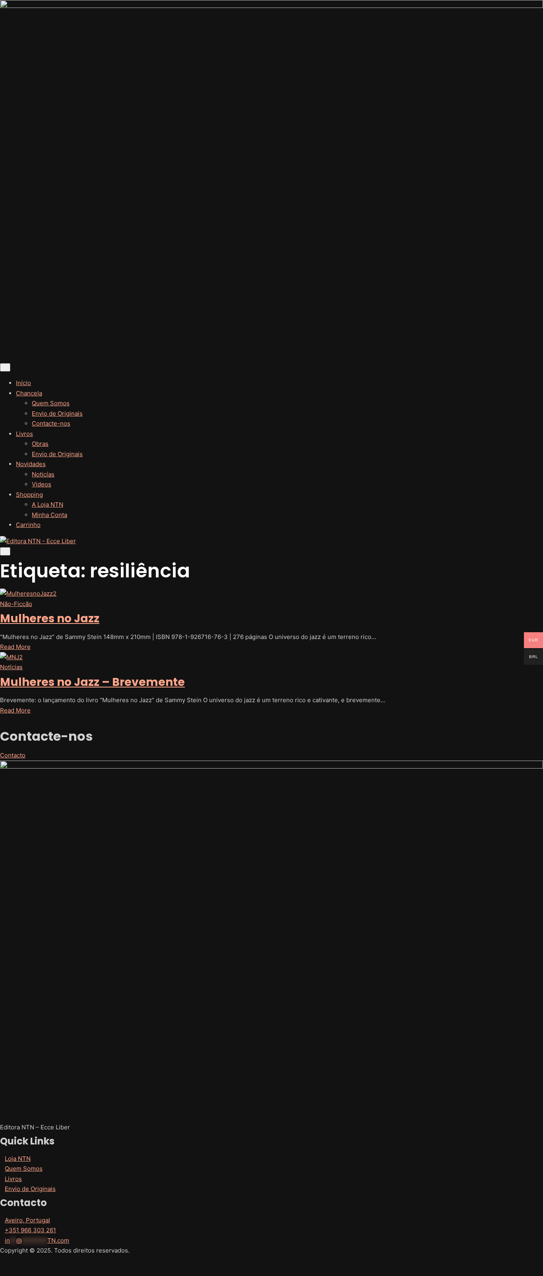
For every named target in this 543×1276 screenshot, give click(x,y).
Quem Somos (51, 403)
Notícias (11, 667)
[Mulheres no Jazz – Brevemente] (271, 657)
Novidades (31, 464)
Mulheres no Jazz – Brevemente (92, 682)
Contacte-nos (51, 423)
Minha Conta (49, 515)
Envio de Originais (57, 413)
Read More (17, 647)
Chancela (29, 393)
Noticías (43, 474)
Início (23, 383)
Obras (40, 443)
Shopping (29, 494)
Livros (24, 434)
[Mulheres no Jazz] (271, 594)
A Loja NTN (47, 504)
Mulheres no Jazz (49, 618)
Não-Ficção (16, 604)
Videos (41, 484)
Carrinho (28, 525)
